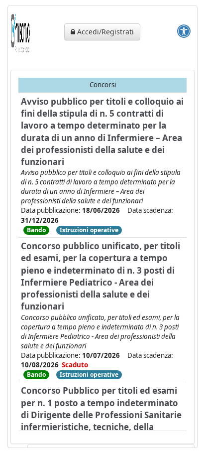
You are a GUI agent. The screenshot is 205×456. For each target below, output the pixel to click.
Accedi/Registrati (104, 31)
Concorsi (103, 84)
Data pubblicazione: (70, 210)
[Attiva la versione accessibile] (184, 31)
